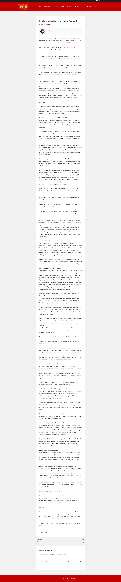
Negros (89, 6)
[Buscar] (101, 7)
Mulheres (77, 6)
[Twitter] (99, 1)
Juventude (69, 6)
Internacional (47, 6)
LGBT (83, 6)
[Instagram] (97, 1)
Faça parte (35, 1)
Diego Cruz (49, 30)
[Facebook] (96, 1)
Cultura (95, 6)
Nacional (39, 6)
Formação (55, 6)
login (50, 554)
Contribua (41, 1)
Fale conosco (48, 1)
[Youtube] (100, 1)
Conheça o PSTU (29, 1)
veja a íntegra (72, 40)
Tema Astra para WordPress (69, 578)
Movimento (61, 6)
